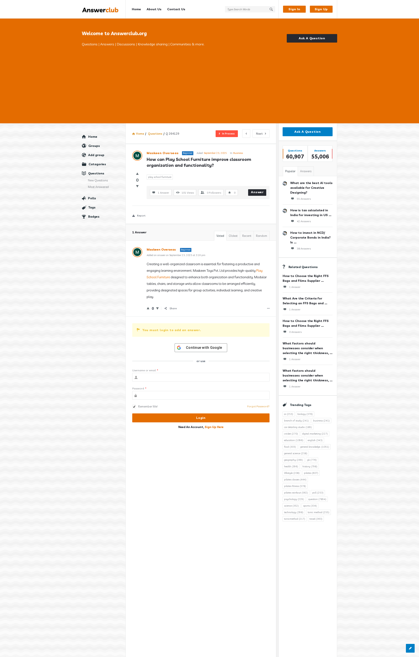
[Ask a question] (410, 648)
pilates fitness (295, 486)
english (315, 440)
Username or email (145, 370)
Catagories (97, 164)
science (291, 505)
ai (288, 414)
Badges (94, 216)
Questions (96, 173)
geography (293, 459)
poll (317, 492)
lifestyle (292, 473)
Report (141, 215)
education (293, 440)
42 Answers (304, 221)
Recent (246, 235)
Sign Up (321, 9)
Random (261, 235)
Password (139, 388)
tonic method (318, 512)
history (309, 466)
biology (305, 414)
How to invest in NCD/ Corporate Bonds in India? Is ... (310, 237)
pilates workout (296, 492)
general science (295, 453)
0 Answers (295, 332)
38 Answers (304, 248)
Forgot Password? (258, 406)
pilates (311, 473)
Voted (220, 235)
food (290, 446)
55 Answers (304, 198)
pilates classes (295, 479)
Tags (92, 207)
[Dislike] (137, 186)
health (291, 466)
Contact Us (176, 9)
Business (238, 153)
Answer (257, 192)
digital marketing (315, 433)
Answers (305, 171)
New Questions (98, 180)
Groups (94, 146)
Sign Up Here (214, 427)
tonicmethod (294, 518)
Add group (96, 155)
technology (293, 512)
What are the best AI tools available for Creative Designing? (311, 187)
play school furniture (159, 177)
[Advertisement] (209, 79)
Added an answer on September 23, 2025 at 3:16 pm (176, 255)
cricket (291, 433)
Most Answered (98, 187)
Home (136, 9)
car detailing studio (298, 427)
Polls (92, 198)
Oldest (233, 235)
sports (310, 505)
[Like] (137, 173)
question (317, 499)
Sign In (294, 9)
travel (315, 518)
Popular (290, 171)
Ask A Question (312, 38)
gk (312, 459)
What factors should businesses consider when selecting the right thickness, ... (307, 348)
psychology (294, 499)
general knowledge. (314, 446)
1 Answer (295, 287)
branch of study (296, 420)
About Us (154, 9)
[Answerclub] (104, 9)
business (321, 420)
